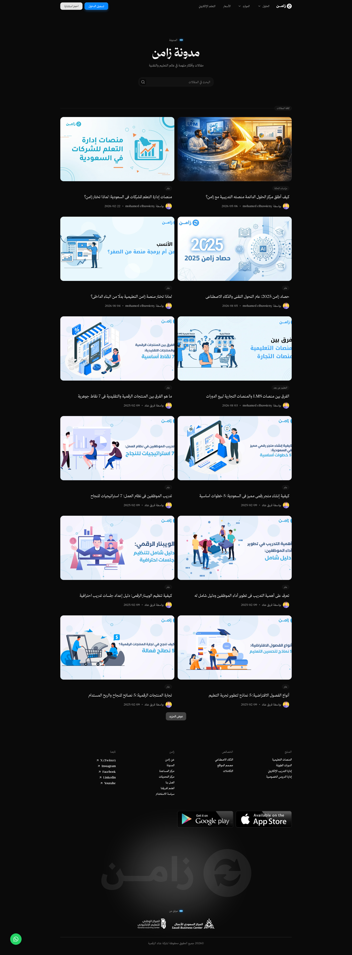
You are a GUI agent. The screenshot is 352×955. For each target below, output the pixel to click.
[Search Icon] (176, 81)
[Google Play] (205, 819)
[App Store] (264, 819)
